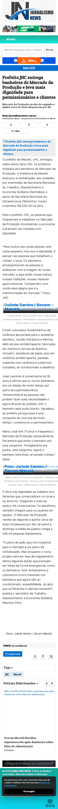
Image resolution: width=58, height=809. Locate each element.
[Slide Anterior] (46, 683)
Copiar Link (14, 654)
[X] (47, 125)
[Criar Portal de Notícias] (50, 803)
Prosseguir (29, 791)
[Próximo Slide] (52, 683)
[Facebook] (29, 125)
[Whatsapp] (10, 125)
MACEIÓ (29, 68)
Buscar (49, 49)
